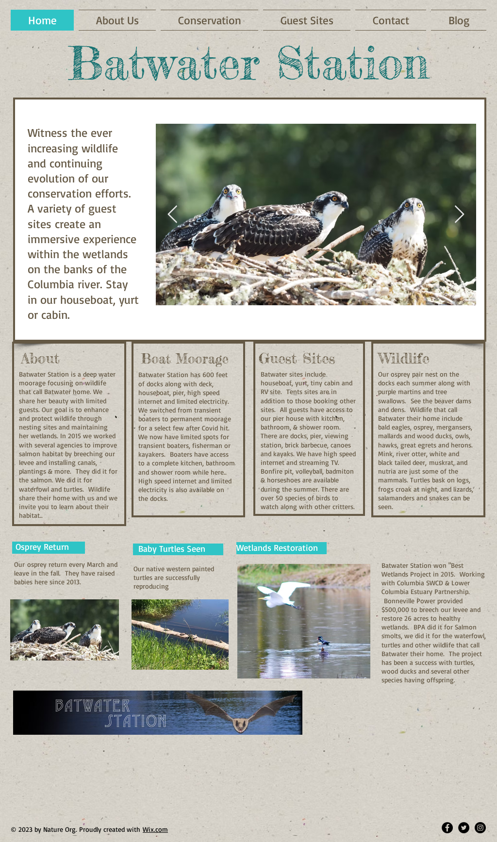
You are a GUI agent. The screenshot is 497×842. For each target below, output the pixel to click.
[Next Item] (459, 214)
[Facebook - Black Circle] (447, 827)
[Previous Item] (172, 214)
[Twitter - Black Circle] (463, 827)
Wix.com (155, 829)
